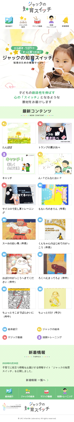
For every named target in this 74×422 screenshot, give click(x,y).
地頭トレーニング (52, 337)
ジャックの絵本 (51, 329)
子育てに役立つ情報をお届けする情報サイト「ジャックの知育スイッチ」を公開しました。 (36, 369)
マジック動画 (15, 337)
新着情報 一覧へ (36, 380)
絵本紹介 (13, 329)
